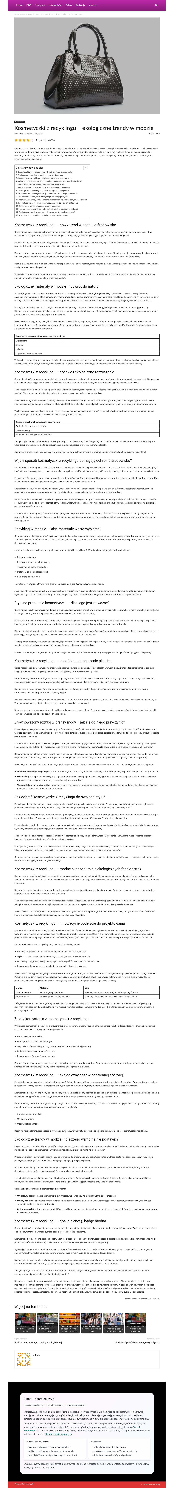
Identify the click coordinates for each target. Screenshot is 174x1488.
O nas (69, 5)
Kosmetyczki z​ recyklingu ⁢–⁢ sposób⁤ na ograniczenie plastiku (44, 190)
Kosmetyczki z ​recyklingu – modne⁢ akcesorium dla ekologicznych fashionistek (53, 200)
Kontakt (93, 5)
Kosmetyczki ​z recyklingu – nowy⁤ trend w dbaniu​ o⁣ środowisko (45, 172)
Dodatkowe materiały (151, 1485)
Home (19, 5)
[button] (156, 5)
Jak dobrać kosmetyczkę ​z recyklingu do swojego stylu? (43, 197)
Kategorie (40, 5)
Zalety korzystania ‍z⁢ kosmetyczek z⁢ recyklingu (39, 206)
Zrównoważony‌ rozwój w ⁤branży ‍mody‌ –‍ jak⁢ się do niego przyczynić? (48, 193)
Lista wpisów (55, 5)
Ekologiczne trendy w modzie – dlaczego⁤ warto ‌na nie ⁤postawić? (47, 212)
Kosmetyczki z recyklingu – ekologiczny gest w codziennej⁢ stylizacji (48, 209)
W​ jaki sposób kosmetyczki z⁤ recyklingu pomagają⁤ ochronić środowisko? (50, 181)
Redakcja (80, 5)
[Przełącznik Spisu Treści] (84, 168)
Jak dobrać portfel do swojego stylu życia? (137, 1342)
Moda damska (33, 14)
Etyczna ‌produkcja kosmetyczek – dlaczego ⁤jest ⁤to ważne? (44, 187)
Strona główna (19, 14)
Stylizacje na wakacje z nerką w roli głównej (38, 1342)
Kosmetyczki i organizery (58, 1434)
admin (21, 134)
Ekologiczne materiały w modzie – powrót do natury (40, 175)
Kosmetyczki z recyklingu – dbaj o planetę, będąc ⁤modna (44, 215)
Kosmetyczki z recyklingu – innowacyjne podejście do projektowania (48, 203)
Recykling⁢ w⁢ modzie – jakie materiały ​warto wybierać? (41, 184)
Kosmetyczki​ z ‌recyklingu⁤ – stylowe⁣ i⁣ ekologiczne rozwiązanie (45, 178)
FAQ (28, 5)
